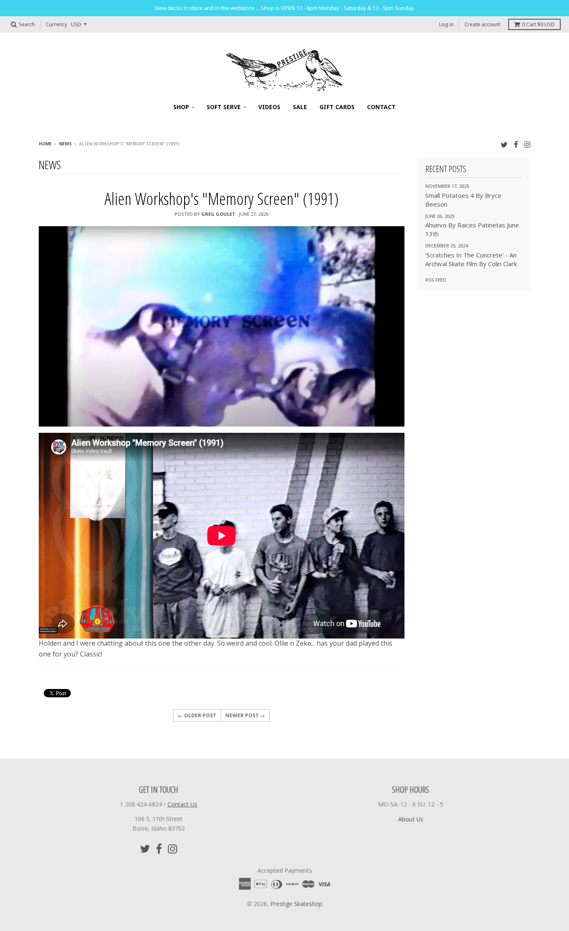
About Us (410, 819)
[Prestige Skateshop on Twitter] (504, 144)
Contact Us (182, 804)
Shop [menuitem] (181, 107)
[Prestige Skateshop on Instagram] (527, 144)
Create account (482, 24)
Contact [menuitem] (381, 107)
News (65, 144)
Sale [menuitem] (300, 107)
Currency (56, 24)
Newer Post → (245, 715)
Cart (538, 24)
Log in (446, 24)
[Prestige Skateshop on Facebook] (516, 144)
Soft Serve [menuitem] (224, 107)
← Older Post (197, 715)
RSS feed (435, 280)
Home (45, 144)
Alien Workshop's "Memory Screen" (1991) (222, 198)
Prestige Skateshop (296, 904)
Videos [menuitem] (269, 107)
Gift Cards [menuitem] (336, 107)
